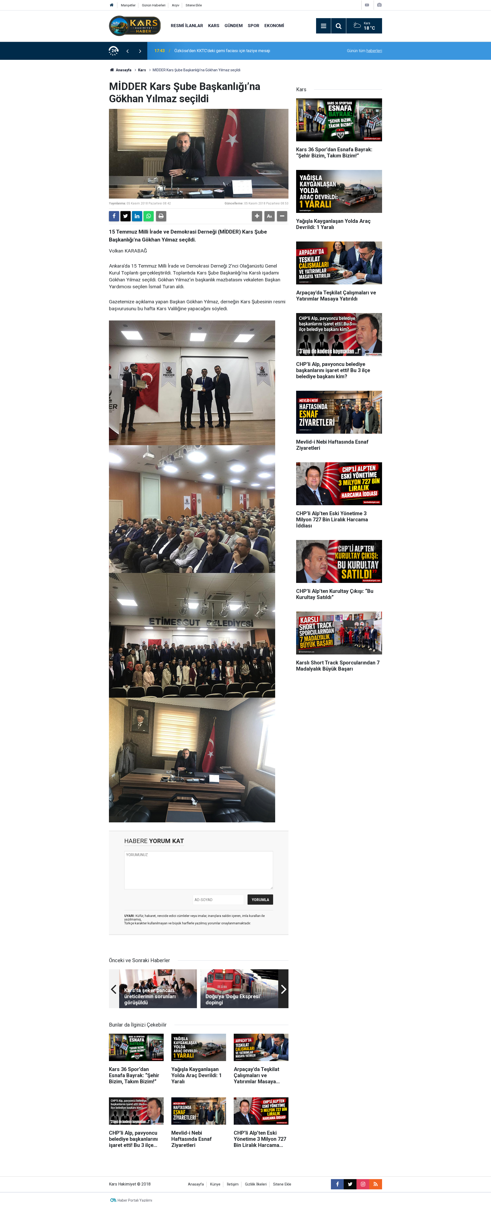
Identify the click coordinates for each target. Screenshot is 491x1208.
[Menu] (323, 26)
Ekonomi (274, 25)
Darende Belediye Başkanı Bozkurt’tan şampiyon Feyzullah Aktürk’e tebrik (239, 50)
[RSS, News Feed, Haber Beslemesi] (375, 1184)
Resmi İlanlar (187, 25)
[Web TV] (367, 5)
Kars (213, 25)
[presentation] (127, 51)
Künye (215, 1184)
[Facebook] (114, 216)
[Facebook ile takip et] (337, 1184)
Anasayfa (123, 70)
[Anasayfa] (112, 5)
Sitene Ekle (194, 5)
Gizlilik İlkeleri (256, 1184)
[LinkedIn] (137, 216)
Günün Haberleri (153, 5)
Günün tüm (364, 50)
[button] (257, 216)
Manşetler (128, 5)
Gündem (234, 25)
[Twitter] (125, 216)
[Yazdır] (161, 216)
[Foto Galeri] (379, 5)
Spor (253, 25)
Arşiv (175, 5)
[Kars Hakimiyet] (135, 25)
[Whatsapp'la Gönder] (148, 216)
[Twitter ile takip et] (350, 1184)
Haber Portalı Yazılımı (135, 1200)
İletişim (233, 1184)
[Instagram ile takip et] (362, 1184)
